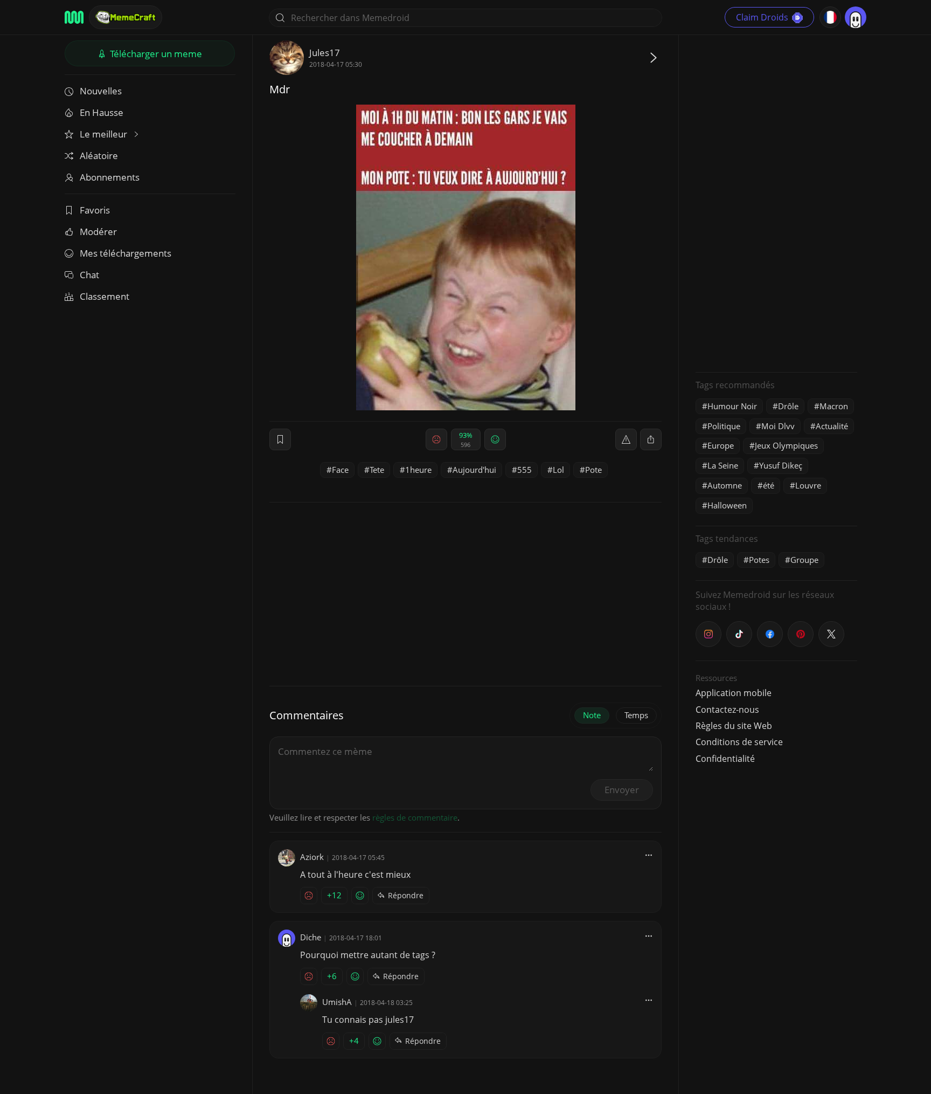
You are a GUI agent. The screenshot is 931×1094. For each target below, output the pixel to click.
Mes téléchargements (125, 253)
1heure (418, 469)
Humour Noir (732, 406)
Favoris (95, 210)
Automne (724, 485)
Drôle (788, 406)
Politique (723, 426)
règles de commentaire (414, 817)
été (768, 485)
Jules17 (324, 52)
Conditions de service (739, 742)
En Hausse (101, 112)
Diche (310, 937)
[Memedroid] (74, 17)
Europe (720, 445)
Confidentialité (725, 759)
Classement (104, 296)
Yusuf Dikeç (780, 465)
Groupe (804, 559)
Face (340, 469)
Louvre (808, 485)
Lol (558, 469)
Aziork (312, 856)
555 (524, 469)
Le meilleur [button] (104, 134)
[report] (626, 439)
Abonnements (110, 177)
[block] (651, 439)
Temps (636, 715)
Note (592, 715)
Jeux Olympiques (786, 445)
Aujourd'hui (474, 469)
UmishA (337, 1001)
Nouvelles (101, 91)
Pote (593, 469)
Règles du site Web (734, 726)
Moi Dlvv (778, 426)
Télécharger (155, 53)
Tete (377, 469)
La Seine (722, 465)
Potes (759, 559)
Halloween (727, 505)
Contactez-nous (727, 709)
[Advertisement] (776, 202)
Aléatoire (99, 155)
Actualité (832, 426)
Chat (89, 275)
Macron (833, 406)
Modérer (98, 231)
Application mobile (734, 693)
